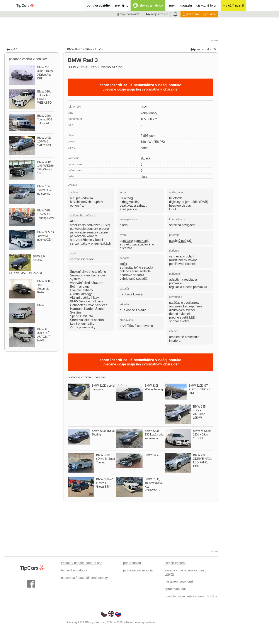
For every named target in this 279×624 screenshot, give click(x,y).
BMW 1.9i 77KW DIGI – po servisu (45, 190)
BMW (40, 305)
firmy (171, 5)
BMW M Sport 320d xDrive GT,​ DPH (202, 434)
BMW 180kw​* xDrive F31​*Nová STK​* (104, 483)
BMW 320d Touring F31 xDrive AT (44, 119)
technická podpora (74, 570)
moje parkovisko (129, 14)
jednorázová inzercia (138, 570)
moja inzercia (159, 14)
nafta (100, 49)
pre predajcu (132, 563)
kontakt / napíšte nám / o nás (81, 563)
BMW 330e (152, 455)
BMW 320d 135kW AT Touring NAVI (45, 214)
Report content (175, 563)
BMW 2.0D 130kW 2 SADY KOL (44, 141)
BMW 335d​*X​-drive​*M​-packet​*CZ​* (45, 236)
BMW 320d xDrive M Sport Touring (105, 458)
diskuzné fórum (207, 5)
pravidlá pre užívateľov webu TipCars (191, 596)
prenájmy (121, 5)
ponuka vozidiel (99, 5)
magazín (185, 5)
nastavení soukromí (179, 581)
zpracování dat (175, 589)
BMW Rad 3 (74, 49)
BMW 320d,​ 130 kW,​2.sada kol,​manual (154, 434)
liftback (89, 49)
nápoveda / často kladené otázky (84, 577)
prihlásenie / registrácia (201, 14)
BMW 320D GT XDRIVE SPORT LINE (199, 389)
